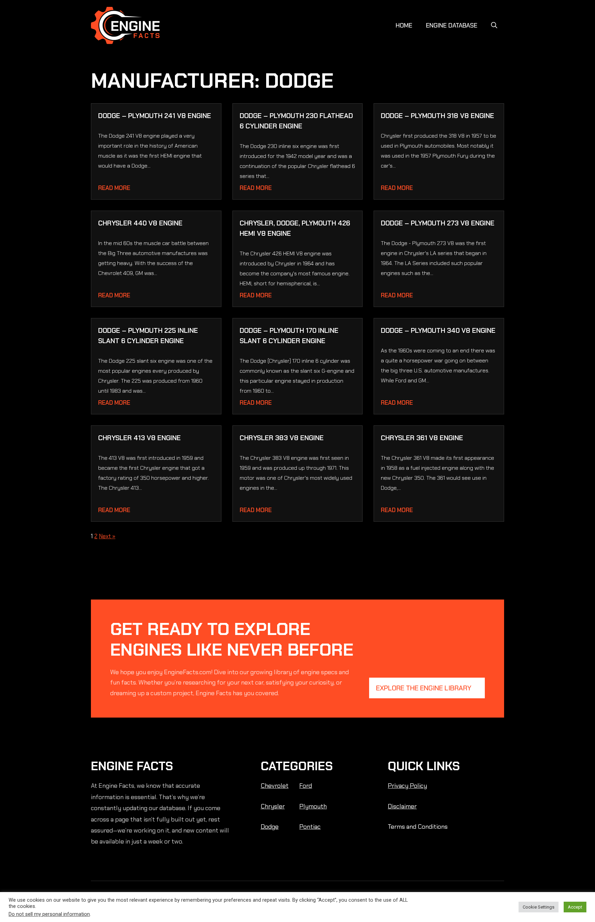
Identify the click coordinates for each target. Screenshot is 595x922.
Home (404, 25)
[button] (494, 25)
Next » (107, 536)
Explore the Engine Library (423, 687)
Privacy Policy (407, 786)
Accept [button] (575, 907)
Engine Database (451, 25)
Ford (305, 786)
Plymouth (313, 806)
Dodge (270, 827)
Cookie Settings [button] (538, 907)
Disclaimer (402, 806)
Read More (114, 188)
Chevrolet (275, 786)
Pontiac (310, 827)
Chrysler (273, 806)
